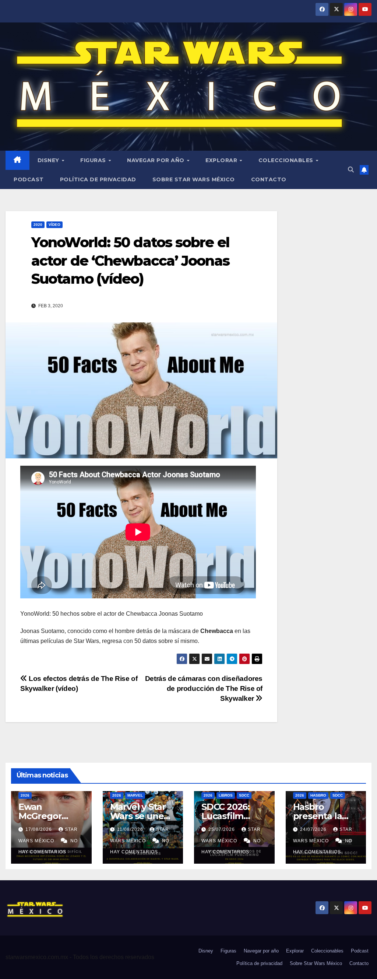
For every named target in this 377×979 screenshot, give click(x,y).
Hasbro (318, 795)
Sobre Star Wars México (193, 179)
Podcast (29, 179)
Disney (49, 160)
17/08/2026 (39, 829)
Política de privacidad (98, 179)
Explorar (222, 160)
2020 (38, 225)
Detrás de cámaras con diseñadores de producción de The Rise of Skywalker (204, 688)
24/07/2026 (314, 829)
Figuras (94, 160)
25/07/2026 (222, 829)
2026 (25, 795)
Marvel (135, 795)
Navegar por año (156, 160)
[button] (351, 170)
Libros (226, 795)
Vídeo (54, 225)
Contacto (268, 179)
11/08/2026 (131, 829)
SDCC (244, 795)
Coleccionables (286, 160)
